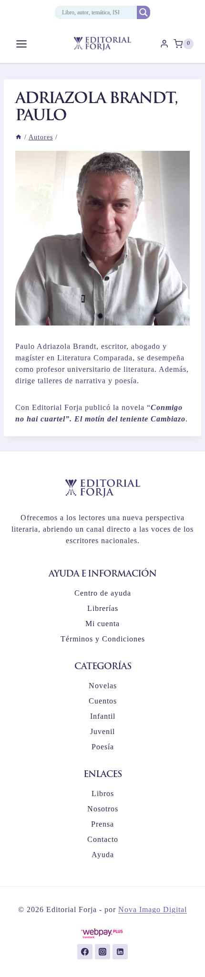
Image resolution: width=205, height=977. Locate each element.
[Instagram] (102, 951)
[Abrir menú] (21, 44)
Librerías (102, 608)
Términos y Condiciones (103, 639)
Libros (103, 793)
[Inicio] (18, 137)
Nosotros (102, 809)
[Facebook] (84, 951)
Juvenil (102, 731)
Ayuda (103, 855)
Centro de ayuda (102, 593)
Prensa (102, 824)
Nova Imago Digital (152, 909)
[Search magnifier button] (143, 12)
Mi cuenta (102, 624)
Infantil (102, 716)
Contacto (102, 839)
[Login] (164, 44)
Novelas (103, 686)
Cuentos (103, 701)
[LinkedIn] (120, 951)
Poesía (103, 747)
